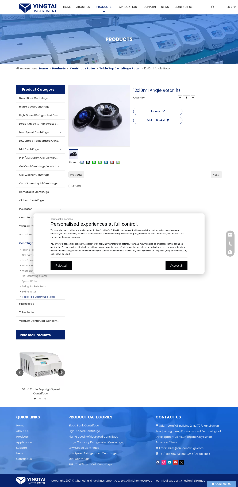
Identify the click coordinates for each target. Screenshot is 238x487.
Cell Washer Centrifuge (34, 175)
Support (21, 448)
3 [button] (46, 398)
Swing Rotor (29, 291)
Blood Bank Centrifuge (33, 98)
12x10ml (76, 186)
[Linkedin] (169, 462)
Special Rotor (30, 281)
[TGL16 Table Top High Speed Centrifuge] (40, 362)
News (20, 453)
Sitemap (199, 481)
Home (20, 425)
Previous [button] (20, 372)
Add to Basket (156, 120)
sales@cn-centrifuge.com (186, 448)
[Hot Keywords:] (212, 7)
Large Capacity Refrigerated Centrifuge (42, 123)
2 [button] (40, 398)
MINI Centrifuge (29, 149)
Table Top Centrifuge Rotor (38, 297)
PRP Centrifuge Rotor (34, 276)
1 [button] (35, 398)
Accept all (176, 265)
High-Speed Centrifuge (34, 106)
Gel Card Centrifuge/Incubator (39, 166)
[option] (40, 367)
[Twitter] (181, 462)
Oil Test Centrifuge (31, 200)
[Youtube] (175, 462)
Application (24, 442)
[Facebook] (158, 462)
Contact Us (24, 459)
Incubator (25, 209)
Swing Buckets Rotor (34, 286)
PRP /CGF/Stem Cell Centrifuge (39, 158)
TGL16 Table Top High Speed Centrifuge (40, 391)
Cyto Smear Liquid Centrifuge (38, 183)
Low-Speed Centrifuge (34, 132)
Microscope (26, 304)
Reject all (61, 265)
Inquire (155, 111)
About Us (22, 431)
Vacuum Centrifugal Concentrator (41, 321)
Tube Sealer (27, 312)
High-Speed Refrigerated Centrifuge (42, 115)
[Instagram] (164, 462)
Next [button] (61, 372)
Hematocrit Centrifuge (34, 192)
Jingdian (186, 481)
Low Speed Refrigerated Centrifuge (42, 140)
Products (22, 437)
